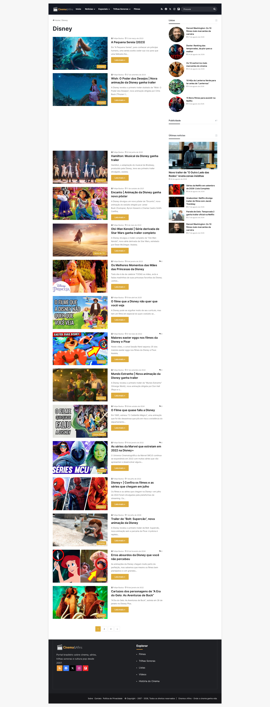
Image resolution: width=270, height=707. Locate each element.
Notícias (89, 9)
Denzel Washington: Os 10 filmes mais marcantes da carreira (198, 31)
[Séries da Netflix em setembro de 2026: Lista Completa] (176, 189)
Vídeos (142, 674)
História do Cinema (149, 681)
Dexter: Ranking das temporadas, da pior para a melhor (199, 48)
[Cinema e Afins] (63, 9)
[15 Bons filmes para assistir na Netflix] (176, 104)
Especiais (103, 9)
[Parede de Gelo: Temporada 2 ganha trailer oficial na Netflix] (176, 215)
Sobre (90, 698)
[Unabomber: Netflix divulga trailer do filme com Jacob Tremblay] (176, 202)
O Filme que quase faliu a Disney (133, 410)
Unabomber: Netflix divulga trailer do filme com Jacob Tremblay (199, 201)
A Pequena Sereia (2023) (128, 42)
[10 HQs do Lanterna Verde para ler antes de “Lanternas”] (176, 87)
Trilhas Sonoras (120, 9)
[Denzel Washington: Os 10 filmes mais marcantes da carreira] (176, 34)
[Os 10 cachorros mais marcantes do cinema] (176, 69)
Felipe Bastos (118, 38)
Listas (142, 667)
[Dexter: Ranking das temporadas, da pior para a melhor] (176, 52)
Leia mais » (120, 60)
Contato (98, 698)
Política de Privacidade (112, 698)
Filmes (137, 9)
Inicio (78, 9)
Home (57, 20)
